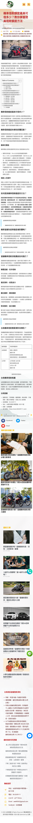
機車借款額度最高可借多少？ (11, 83)
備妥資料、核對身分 (10, 98)
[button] (23, 4)
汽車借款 (11, 204)
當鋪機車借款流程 (25, 36)
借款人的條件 (9, 88)
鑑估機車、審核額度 (10, 100)
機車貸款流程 (20, 263)
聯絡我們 (7, 784)
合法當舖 (16, 382)
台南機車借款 (10, 341)
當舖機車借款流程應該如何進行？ (12, 94)
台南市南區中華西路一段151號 (15, 404)
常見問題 (9, 28)
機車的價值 (8, 87)
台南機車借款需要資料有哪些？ (11, 103)
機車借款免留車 (13, 34)
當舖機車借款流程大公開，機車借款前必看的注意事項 (17, 324)
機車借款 (27, 31)
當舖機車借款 (16, 36)
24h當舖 (13, 386)
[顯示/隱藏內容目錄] (19, 80)
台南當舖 (4, 28)
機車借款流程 (22, 34)
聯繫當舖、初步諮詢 (10, 96)
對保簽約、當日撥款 (10, 101)
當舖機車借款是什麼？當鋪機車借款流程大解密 (15, 225)
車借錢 (5, 63)
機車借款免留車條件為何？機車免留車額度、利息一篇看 (17, 252)
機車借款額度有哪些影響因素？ (11, 85)
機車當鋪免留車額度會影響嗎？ (11, 92)
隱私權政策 (26, 812)
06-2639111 (12, 402)
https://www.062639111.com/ (18, 409)
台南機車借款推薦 (8, 105)
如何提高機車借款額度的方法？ (11, 90)
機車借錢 (8, 36)
